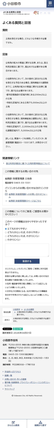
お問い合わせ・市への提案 (15, 379)
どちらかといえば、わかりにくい (23, 236)
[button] (50, 3)
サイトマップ (10, 389)
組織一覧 (8, 375)
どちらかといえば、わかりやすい (24, 232)
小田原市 (12, 3)
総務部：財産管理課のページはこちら (25, 201)
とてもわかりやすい (17, 229)
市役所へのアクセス (13, 372)
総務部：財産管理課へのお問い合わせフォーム (28, 195)
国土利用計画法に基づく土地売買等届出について (28, 163)
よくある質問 (29, 309)
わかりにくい (14, 239)
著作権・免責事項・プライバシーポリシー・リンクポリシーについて (27, 383)
